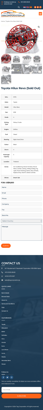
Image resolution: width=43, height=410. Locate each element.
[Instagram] (40, 7)
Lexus (3, 353)
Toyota (3, 324)
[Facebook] (35, 7)
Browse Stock (6, 296)
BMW (3, 331)
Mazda (4, 357)
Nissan (4, 364)
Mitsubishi (5, 328)
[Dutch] (24, 7)
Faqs (3, 307)
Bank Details (5, 293)
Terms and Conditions (8, 304)
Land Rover (5, 349)
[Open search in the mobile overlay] (19, 7)
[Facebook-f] (3, 377)
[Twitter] (38, 7)
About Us (4, 300)
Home (3, 21)
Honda (4, 342)
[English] (27, 7)
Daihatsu (4, 335)
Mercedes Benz (6, 360)
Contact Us (5, 311)
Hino (3, 339)
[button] (40, 13)
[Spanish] (31, 7)
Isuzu (3, 346)
